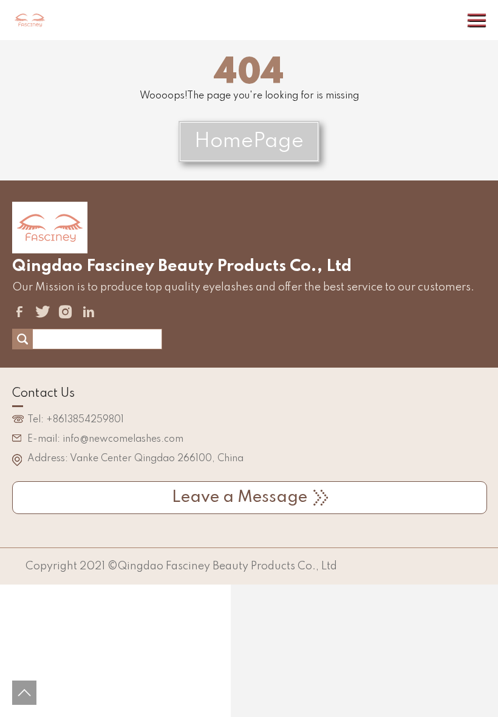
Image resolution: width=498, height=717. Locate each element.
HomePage (249, 141)
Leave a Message (239, 497)
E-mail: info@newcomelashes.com (105, 439)
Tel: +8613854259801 (75, 420)
